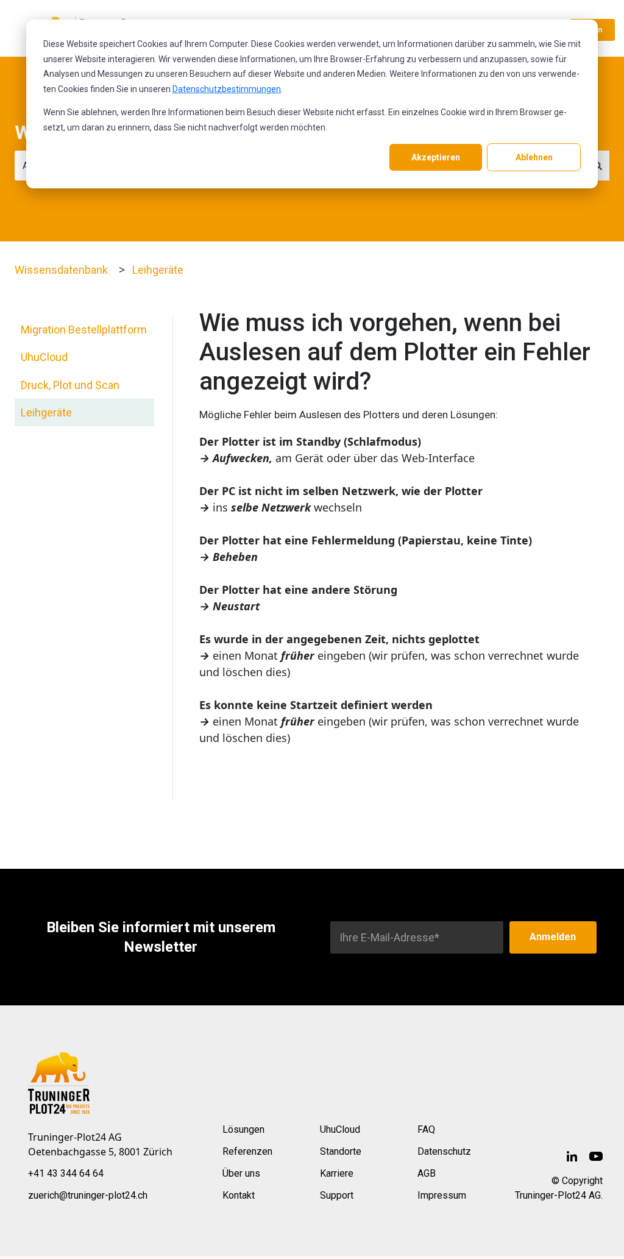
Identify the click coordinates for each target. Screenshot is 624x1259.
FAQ (426, 1129)
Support (336, 1195)
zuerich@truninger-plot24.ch (87, 1195)
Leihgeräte (157, 269)
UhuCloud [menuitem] (44, 357)
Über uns (241, 1173)
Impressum (441, 1195)
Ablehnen (534, 157)
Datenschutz (444, 1151)
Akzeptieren (435, 157)
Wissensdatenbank (61, 269)
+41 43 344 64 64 (66, 1173)
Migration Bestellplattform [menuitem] (84, 329)
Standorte (340, 1151)
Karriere (336, 1173)
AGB (426, 1173)
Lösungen (243, 1129)
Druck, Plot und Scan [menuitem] (70, 385)
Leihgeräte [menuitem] (46, 412)
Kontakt (238, 1195)
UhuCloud (340, 1129)
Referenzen (247, 1151)
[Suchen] (597, 165)
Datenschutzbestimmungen (226, 89)
